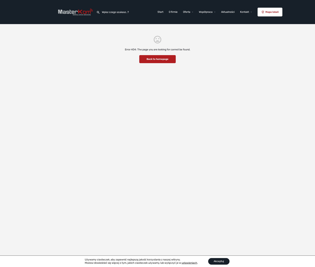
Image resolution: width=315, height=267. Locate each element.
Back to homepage (157, 59)
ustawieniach (189, 262)
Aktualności (228, 12)
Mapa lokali (272, 12)
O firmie (173, 12)
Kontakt (244, 12)
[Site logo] (76, 12)
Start (160, 12)
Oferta (186, 12)
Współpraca (206, 12)
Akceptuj (219, 261)
